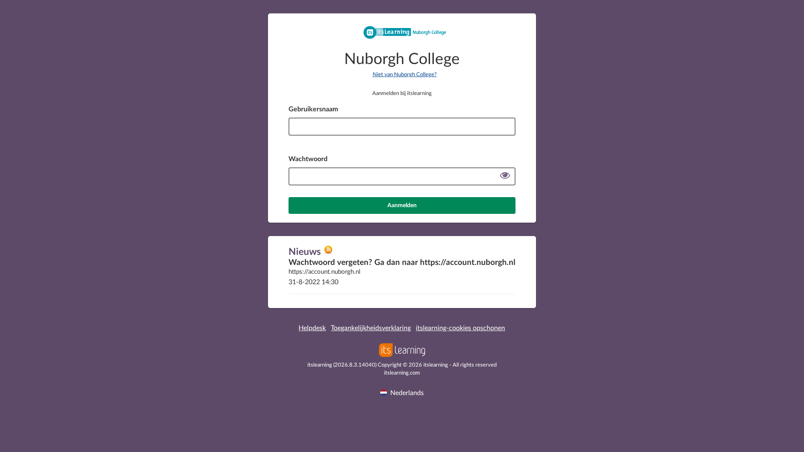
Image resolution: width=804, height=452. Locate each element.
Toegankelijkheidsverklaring (371, 328)
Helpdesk (312, 328)
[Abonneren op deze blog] (328, 252)
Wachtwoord (308, 159)
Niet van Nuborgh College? (405, 74)
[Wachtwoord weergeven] (505, 176)
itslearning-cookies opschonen (460, 328)
